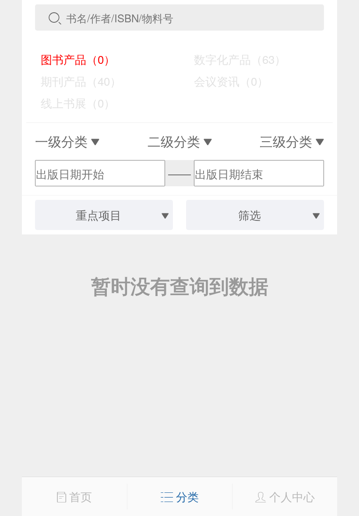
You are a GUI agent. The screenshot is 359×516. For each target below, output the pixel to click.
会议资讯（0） (225, 81)
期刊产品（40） (74, 81)
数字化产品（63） (234, 59)
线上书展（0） (71, 102)
